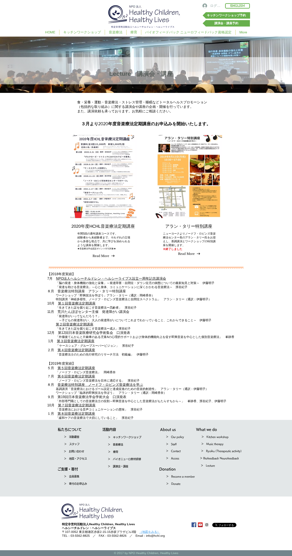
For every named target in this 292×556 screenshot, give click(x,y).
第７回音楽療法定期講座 (77, 405)
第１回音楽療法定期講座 (77, 303)
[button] (69, 429)
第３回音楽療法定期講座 (75, 341)
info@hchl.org (155, 535)
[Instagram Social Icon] (206, 524)
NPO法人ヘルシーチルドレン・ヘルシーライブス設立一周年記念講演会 (111, 278)
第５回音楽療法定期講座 (76, 368)
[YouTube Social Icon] (200, 524)
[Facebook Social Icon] (194, 524)
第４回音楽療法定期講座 (76, 350)
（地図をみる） (149, 532)
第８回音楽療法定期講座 (76, 413)
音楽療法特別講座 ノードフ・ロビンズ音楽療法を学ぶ (100, 385)
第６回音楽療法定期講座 (76, 376)
